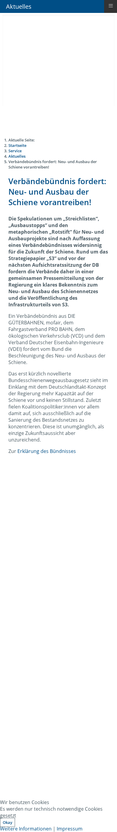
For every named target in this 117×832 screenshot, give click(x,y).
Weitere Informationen (26, 828)
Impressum (69, 828)
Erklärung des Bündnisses (46, 451)
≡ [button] (110, 6)
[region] (58, 654)
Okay (7, 822)
